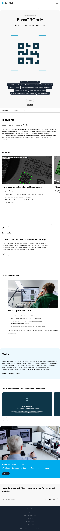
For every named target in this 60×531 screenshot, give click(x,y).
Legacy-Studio (23, 326)
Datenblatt (30, 104)
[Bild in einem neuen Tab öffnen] (27, 170)
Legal (30, 512)
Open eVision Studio (37, 321)
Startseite (4, 8)
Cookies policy (30, 524)
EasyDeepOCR (22, 316)
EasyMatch (21, 318)
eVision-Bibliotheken (31, 8)
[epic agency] (21, 528)
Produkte (10, 8)
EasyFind (13, 318)
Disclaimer (30, 518)
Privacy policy (30, 521)
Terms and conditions (30, 515)
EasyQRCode (40, 8)
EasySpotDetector (24, 323)
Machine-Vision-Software (19, 8)
